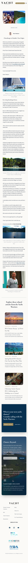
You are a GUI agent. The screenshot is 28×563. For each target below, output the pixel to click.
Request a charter (8, 424)
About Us (17, 510)
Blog (15, 507)
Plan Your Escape (20, 3)
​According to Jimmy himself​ (18, 64)
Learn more (18, 424)
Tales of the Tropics (20, 262)
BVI (4, 512)
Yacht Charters (6, 515)
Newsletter (5, 519)
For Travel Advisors (19, 517)
